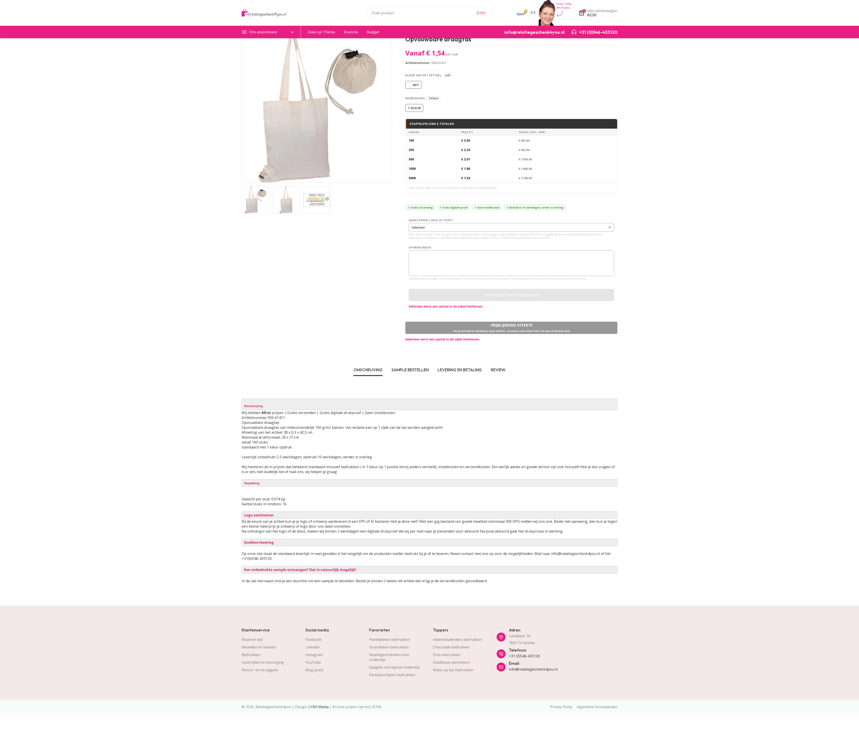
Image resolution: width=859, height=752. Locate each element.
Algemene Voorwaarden (597, 706)
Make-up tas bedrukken (453, 669)
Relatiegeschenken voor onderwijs (389, 657)
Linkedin (312, 647)
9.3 (532, 12)
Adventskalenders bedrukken (457, 639)
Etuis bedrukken (446, 654)
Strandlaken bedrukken (389, 647)
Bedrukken (251, 654)
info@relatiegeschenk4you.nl (533, 669)
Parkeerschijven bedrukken (392, 674)
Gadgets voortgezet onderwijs (394, 667)
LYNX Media (318, 706)
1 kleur (414, 108)
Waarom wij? (252, 639)
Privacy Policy (561, 706)
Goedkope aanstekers (451, 662)
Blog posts (314, 669)
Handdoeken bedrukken (389, 639)
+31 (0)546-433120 (524, 656)
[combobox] (429, 13)
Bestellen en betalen (259, 647)
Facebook (313, 639)
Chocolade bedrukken (451, 647)
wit (416, 85)
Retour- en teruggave (260, 669)
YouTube (313, 662)
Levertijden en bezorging (263, 662)
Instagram (314, 654)
